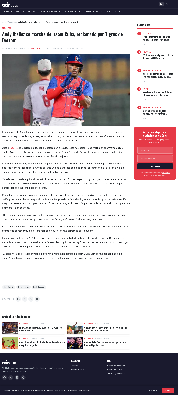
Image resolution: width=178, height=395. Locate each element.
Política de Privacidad (116, 366)
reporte (14, 147)
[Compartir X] (24, 299)
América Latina (11, 12)
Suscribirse (155, 166)
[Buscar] (173, 4)
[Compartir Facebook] (18, 299)
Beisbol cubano (39, 287)
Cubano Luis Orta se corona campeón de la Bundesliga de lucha (105, 344)
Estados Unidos (94, 12)
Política (147, 34)
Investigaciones (114, 12)
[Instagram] (17, 377)
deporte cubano (23, 287)
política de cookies (84, 390)
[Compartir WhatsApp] (30, 299)
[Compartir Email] (37, 299)
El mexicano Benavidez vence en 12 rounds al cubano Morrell (41, 329)
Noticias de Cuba (73, 12)
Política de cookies (114, 370)
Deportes (12, 22)
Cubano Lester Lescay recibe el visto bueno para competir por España (105, 329)
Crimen (146, 89)
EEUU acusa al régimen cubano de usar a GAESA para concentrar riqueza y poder (158, 58)
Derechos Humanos (50, 12)
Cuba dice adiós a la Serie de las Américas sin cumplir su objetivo (42, 344)
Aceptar (167, 390)
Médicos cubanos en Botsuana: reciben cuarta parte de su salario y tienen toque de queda (158, 78)
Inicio (4, 22)
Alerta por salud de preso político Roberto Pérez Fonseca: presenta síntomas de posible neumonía (156, 115)
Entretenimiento (77, 370)
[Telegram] (23, 377)
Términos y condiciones (117, 373)
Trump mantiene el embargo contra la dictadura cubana (156, 38)
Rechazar (153, 390)
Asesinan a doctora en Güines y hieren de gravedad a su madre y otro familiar (157, 94)
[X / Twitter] (10, 377)
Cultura (32, 12)
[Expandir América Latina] (24, 12)
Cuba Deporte (9, 287)
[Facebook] (4, 377)
